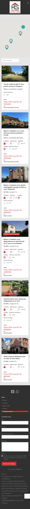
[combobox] (10, 60)
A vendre (5, 403)
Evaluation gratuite (8, 411)
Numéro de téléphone (8, 434)
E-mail (3, 427)
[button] (13, 43)
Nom (3, 420)
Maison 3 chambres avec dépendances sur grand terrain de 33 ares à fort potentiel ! (14, 241)
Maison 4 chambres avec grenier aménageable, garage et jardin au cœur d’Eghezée (15, 187)
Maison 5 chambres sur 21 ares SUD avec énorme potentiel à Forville (14, 133)
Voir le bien (15, 78)
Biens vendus (6, 405)
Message (4, 441)
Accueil (5, 400)
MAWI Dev (19, 469)
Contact (5, 408)
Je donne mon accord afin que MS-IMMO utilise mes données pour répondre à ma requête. (15, 457)
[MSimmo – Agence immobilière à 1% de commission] (15, 12)
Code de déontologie (8, 500)
